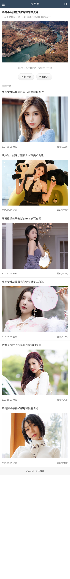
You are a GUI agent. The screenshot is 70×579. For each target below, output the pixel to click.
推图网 (35, 4)
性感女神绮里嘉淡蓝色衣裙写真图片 (23, 92)
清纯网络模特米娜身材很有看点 (20, 408)
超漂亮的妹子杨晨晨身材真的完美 (21, 345)
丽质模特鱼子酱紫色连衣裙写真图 (21, 218)
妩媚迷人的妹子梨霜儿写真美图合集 (23, 155)
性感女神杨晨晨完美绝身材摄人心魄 (23, 281)
